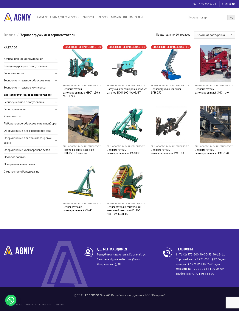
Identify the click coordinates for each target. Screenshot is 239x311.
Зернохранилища (15, 109)
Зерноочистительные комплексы (25, 87)
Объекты (88, 17)
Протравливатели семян (19, 164)
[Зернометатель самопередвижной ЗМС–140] (215, 63)
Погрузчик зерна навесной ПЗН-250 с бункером (78, 151)
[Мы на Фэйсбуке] (223, 4)
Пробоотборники (15, 157)
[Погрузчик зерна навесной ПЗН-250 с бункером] (83, 124)
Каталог (42, 17)
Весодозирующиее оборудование (26, 66)
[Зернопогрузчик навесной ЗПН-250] (171, 63)
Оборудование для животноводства (27, 130)
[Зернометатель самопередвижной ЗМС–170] (215, 124)
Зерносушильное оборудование (24, 102)
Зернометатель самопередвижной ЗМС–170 (212, 151)
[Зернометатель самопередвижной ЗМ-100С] (127, 124)
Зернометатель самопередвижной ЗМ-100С (123, 151)
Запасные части (14, 73)
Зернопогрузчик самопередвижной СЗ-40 (77, 208)
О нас (19, 304)
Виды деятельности (63, 17)
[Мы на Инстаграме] (226, 4)
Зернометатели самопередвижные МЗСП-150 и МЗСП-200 (81, 92)
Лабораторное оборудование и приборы (30, 123)
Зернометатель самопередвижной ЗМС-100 (167, 151)
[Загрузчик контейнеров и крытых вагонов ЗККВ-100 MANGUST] (127, 63)
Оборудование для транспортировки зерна (28, 140)
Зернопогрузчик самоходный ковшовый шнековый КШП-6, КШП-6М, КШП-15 (124, 210)
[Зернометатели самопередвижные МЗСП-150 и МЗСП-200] (83, 63)
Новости (102, 17)
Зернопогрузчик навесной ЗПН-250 (166, 90)
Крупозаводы (12, 116)
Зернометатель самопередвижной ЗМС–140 (212, 90)
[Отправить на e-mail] (230, 4)
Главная (9, 35)
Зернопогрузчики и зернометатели (28, 95)
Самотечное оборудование (21, 171)
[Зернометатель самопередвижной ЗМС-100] (171, 124)
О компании (119, 17)
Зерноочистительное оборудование (27, 80)
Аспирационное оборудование (23, 59)
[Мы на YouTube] (233, 4)
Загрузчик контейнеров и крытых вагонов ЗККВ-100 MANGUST (127, 90)
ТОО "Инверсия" (155, 295)
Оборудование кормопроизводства (27, 150)
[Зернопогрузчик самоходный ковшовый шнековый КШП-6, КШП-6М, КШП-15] (127, 181)
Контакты (136, 17)
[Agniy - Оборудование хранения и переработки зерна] (17, 17)
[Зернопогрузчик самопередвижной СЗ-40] (83, 181)
